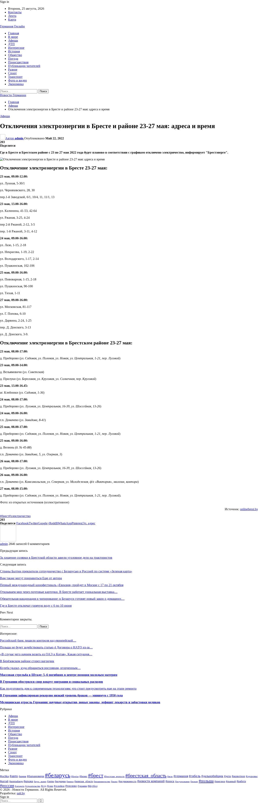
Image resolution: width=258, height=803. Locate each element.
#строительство (32, 786)
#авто (14, 776)
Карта (12, 19)
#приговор (219, 781)
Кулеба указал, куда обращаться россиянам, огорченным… (40, 668)
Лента (12, 16)
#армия (22, 776)
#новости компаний (151, 781)
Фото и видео (17, 80)
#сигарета (19, 786)
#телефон (59, 785)
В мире (13, 37)
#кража (28, 781)
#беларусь (57, 775)
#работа (241, 781)
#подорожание (182, 781)
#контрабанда (16, 781)
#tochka (4, 776)
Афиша (13, 40)
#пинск (169, 781)
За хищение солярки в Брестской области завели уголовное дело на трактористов (56, 557)
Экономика (16, 84)
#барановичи (35, 776)
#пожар (194, 781)
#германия (181, 776)
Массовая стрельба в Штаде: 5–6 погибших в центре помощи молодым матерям (58, 674)
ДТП (11, 44)
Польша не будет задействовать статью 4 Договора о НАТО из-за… (46, 647)
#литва (50, 781)
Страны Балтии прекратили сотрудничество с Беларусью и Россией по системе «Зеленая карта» (66, 571)
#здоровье (252, 776)
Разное (12, 69)
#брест (4, 516)
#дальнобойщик (212, 776)
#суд (43, 785)
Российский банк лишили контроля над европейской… (38, 640)
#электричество (20, 516)
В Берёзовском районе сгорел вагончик (27, 661)
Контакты (15, 12)
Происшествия (18, 62)
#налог (114, 781)
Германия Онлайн (12, 26)
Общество (15, 55)
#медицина (60, 781)
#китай (4, 781)
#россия (7, 785)
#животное (238, 776)
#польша (206, 781)
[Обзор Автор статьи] (8, 540)
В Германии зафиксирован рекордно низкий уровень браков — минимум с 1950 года (61, 695)
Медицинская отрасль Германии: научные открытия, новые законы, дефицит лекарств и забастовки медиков (80, 702)
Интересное (16, 47)
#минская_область (83, 781)
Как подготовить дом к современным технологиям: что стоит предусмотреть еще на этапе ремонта (68, 688)
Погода (13, 58)
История (14, 51)
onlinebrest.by (249, 509)
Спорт (12, 73)
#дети (227, 776)
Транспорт (15, 76)
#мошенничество (102, 781)
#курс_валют (40, 781)
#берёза (75, 776)
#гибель (195, 776)
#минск (70, 781)
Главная (13, 33)
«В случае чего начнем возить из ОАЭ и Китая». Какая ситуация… (46, 654)
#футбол (92, 785)
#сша (50, 785)
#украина (82, 786)
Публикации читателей (24, 66)
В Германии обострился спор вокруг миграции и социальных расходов (51, 681)
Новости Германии (13, 95)
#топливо (71, 785)
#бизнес (83, 776)
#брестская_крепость (114, 776)
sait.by (21, 793)
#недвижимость (127, 781)
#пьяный (231, 781)
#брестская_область (145, 775)
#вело (170, 776)
